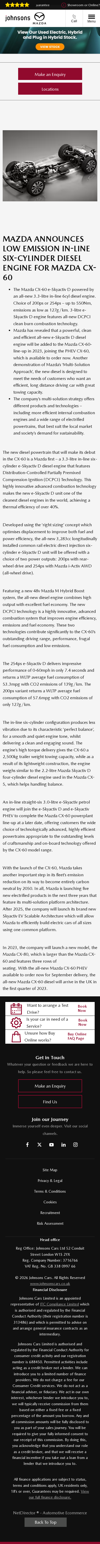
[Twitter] (39, 1144)
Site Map (50, 1170)
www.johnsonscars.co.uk (50, 1283)
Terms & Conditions (50, 1191)
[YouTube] (51, 1144)
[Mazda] (39, 18)
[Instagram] (75, 1144)
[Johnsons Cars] (17, 18)
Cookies (50, 1202)
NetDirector (25, 1512)
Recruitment (50, 1213)
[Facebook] (27, 1144)
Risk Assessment (50, 1223)
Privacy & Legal (50, 1180)
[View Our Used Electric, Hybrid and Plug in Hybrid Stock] (50, 40)
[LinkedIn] (63, 1144)
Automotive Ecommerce (65, 1512)
